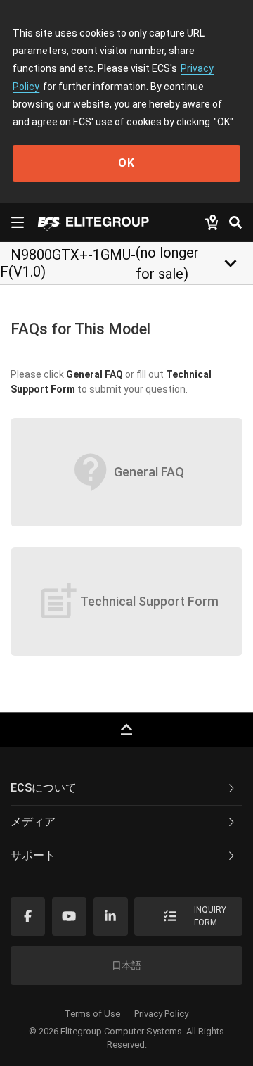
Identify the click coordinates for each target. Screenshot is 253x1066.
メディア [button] (33, 821)
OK (126, 163)
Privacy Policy (161, 1013)
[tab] (126, 789)
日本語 (126, 965)
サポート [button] (33, 855)
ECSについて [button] (44, 787)
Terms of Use (92, 1013)
